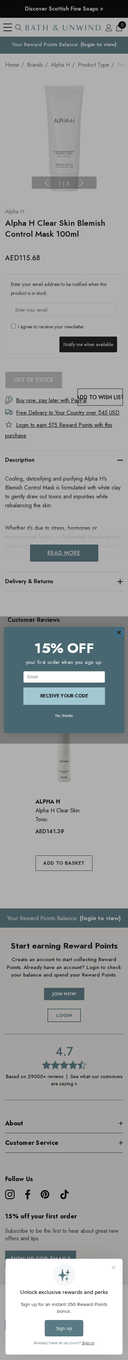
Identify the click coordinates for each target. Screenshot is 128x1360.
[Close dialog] (119, 633)
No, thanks (64, 716)
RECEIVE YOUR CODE (64, 696)
